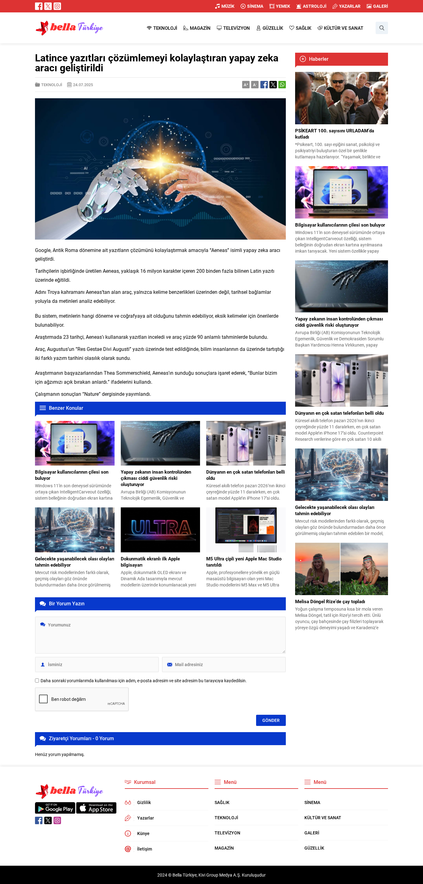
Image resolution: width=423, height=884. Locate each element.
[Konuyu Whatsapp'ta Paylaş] (282, 84)
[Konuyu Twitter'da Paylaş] (273, 84)
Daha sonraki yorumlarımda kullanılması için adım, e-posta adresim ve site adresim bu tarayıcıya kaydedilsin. (144, 680)
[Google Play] (55, 810)
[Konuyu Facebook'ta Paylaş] (264, 84)
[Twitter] (48, 6)
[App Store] (96, 810)
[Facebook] (38, 6)
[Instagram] (57, 6)
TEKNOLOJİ (51, 84)
